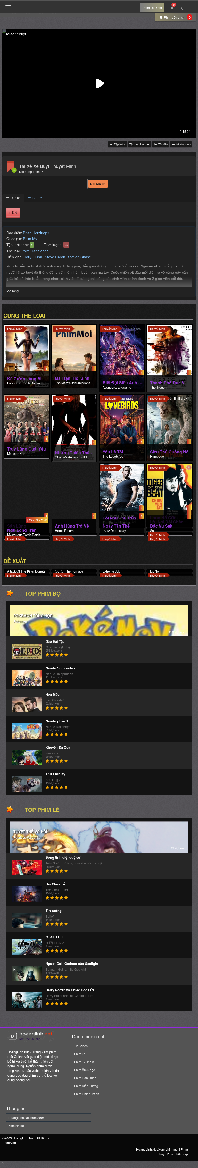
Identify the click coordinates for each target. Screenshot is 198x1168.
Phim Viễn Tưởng (86, 1086)
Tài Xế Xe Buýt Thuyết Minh (47, 166)
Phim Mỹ (30, 238)
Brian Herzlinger (36, 232)
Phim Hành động (35, 250)
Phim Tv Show (84, 1061)
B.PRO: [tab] (37, 198)
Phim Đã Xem (152, 7)
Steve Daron (55, 256)
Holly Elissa (32, 256)
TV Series (81, 1045)
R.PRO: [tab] (15, 198)
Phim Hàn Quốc (85, 1078)
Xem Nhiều (16, 1125)
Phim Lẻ (80, 1053)
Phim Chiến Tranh (86, 1094)
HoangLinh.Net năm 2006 (26, 1117)
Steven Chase (79, 256)
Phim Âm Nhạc (84, 1070)
